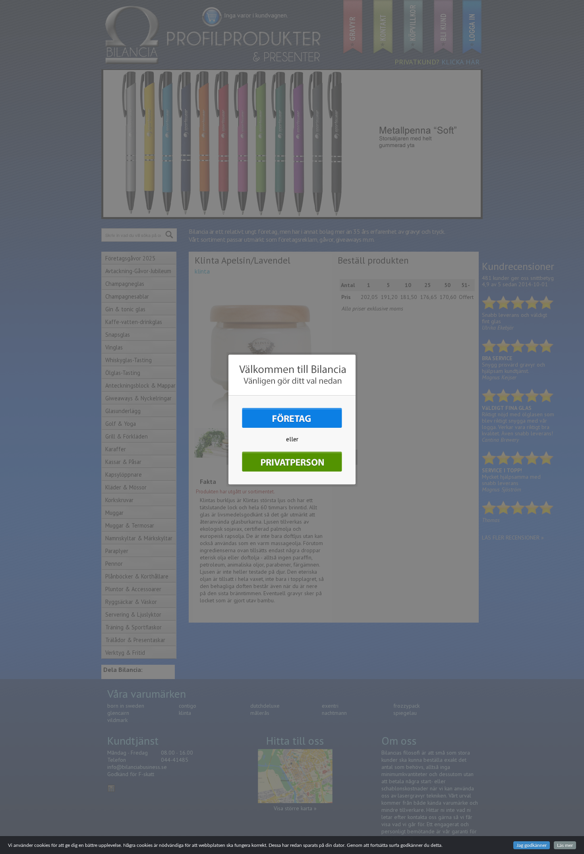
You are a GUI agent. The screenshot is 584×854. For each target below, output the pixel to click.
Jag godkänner (531, 845)
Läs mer (565, 845)
